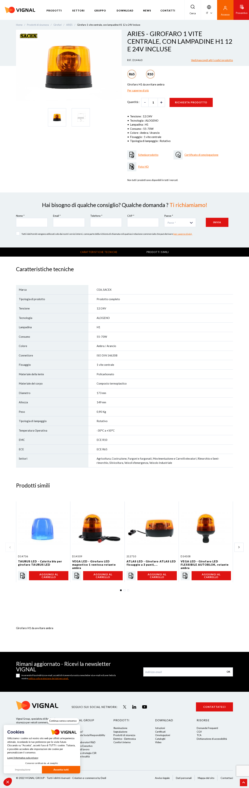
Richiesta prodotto (191, 102)
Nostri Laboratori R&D (84, 742)
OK (228, 671)
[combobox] (180, 222)
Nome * (20, 215)
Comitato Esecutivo (82, 745)
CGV (199, 731)
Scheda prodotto (148, 154)
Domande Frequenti (207, 728)
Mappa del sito (206, 777)
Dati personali (184, 777)
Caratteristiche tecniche (98, 252)
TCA (199, 735)
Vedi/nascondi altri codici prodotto (212, 60)
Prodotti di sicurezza (124, 735)
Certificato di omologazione (201, 154)
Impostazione (22, 769)
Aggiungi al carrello (48, 576)
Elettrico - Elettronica (124, 738)
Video (158, 742)
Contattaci (227, 777)
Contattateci (214, 706)
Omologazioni (162, 735)
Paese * (168, 215)
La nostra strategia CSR (84, 753)
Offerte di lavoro (81, 749)
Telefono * (96, 215)
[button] (7, 781)
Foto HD (143, 166)
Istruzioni (160, 728)
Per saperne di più (138, 90)
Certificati (160, 731)
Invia (217, 222)
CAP (130, 215)
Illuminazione (120, 728)
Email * (57, 215)
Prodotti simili (158, 252)
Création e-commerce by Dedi (89, 777)
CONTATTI (167, 10)
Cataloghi (160, 738)
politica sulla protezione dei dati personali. (48, 678)
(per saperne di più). (182, 234)
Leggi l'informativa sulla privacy (22, 758)
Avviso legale (162, 777)
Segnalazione (120, 731)
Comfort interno (122, 742)
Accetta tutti (61, 769)
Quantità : (133, 102)
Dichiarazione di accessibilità (212, 738)
